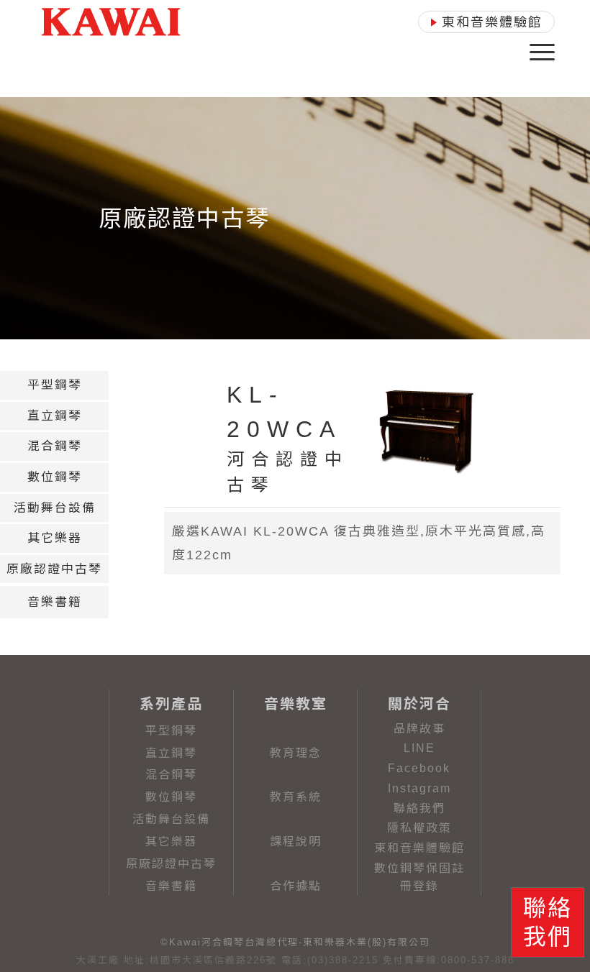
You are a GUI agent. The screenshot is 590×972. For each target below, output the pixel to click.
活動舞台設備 (171, 819)
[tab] (54, 385)
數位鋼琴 (171, 797)
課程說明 (296, 841)
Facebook (419, 768)
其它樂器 (171, 841)
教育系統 (296, 797)
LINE (419, 748)
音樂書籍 (171, 886)
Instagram (419, 788)
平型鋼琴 (171, 731)
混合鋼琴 (171, 775)
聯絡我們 (419, 808)
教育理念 (296, 753)
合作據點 (296, 886)
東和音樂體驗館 (419, 848)
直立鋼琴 (171, 753)
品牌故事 (419, 729)
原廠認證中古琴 (171, 864)
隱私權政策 (419, 828)
